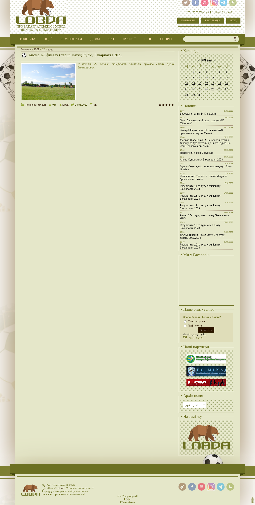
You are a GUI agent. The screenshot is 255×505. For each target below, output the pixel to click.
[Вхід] (182, 487)
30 (199, 95)
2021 (36, 49)
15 (193, 83)
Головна (26, 49)
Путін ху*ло (195, 325)
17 (206, 83)
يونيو (50, 49)
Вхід (233, 20)
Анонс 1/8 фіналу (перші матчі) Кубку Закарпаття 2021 (75, 55)
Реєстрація (212, 20)
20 (226, 83)
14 (186, 83)
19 (219, 83)
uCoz (61, 488)
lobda (65, 104)
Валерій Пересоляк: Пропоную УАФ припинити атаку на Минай (201, 132)
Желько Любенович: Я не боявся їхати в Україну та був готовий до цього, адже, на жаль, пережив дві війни (205, 143)
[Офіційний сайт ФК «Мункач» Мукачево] (206, 379)
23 (199, 89)
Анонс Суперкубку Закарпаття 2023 (201, 159)
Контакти (188, 20)
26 (219, 89)
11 (213, 77)
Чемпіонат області (35, 104)
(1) (95, 104)
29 (193, 95)
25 (212, 89)
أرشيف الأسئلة (191, 334)
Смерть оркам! (197, 321)
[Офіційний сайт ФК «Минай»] (206, 366)
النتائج (204, 334)
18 (212, 83)
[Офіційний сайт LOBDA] (206, 424)
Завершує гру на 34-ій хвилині (198, 113)
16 (199, 83)
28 (186, 95)
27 (226, 89)
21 (186, 89)
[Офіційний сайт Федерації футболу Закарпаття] (206, 354)
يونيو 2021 (206, 59)
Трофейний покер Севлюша (196, 152)
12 (219, 77)
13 (226, 77)
